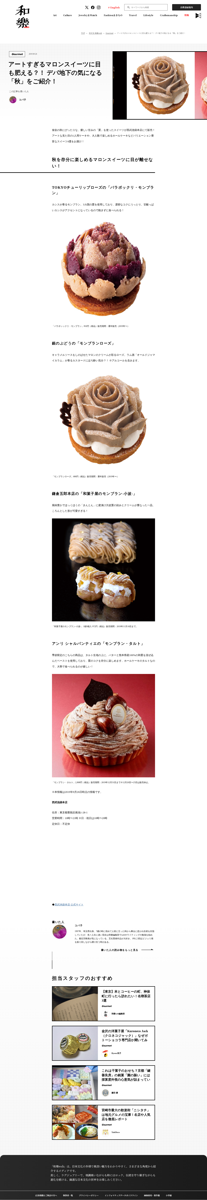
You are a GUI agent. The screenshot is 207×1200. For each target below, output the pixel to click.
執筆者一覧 (68, 1195)
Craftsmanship (169, 15)
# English (114, 7)
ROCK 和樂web (95, 33)
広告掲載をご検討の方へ (46, 1195)
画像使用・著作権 (152, 1195)
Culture (67, 15)
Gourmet (109, 33)
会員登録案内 (186, 7)
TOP (83, 33)
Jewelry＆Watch (88, 15)
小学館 (169, 1195)
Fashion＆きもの (113, 15)
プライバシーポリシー (89, 1195)
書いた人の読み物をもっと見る (119, 950)
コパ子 (79, 925)
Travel (133, 15)
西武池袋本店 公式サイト (69, 904)
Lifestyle (148, 15)
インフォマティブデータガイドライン (121, 1195)
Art (55, 15)
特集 (186, 15)
